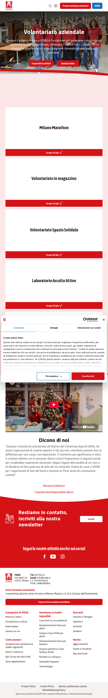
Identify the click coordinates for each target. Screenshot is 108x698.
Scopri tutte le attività (41, 63)
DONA (97, 6)
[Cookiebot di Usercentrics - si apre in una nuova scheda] (85, 320)
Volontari (77, 626)
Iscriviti (91, 519)
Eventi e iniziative (82, 649)
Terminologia (46, 666)
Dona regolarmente (15, 661)
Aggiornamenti (80, 644)
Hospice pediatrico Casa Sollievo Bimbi (51, 650)
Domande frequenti (49, 661)
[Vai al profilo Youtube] (53, 557)
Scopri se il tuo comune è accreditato (54, 602)
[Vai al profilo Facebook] (44, 557)
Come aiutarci (13, 639)
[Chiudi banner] (104, 320)
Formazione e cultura (16, 621)
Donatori (77, 631)
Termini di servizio (76, 694)
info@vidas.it (43, 577)
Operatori (78, 621)
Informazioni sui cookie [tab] (89, 328)
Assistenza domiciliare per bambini (52, 642)
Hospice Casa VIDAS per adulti (51, 635)
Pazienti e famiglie (82, 617)
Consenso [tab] (19, 328)
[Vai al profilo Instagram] (62, 557)
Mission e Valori (13, 617)
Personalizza (52, 376)
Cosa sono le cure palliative (53, 620)
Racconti (78, 612)
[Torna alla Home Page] (9, 6)
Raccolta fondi (80, 653)
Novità (77, 639)
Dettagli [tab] (54, 328)
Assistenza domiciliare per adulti (52, 627)
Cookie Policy (47, 686)
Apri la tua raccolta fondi (18, 656)
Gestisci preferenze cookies (73, 686)
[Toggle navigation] (55, 5)
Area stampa (11, 626)
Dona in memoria (14, 652)
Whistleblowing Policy (54, 690)
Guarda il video (67, 63)
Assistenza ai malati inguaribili (50, 614)
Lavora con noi (12, 631)
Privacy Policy (28, 686)
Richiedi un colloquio (50, 657)
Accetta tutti (88, 376)
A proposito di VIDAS (16, 612)
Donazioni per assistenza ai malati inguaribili (19, 645)
